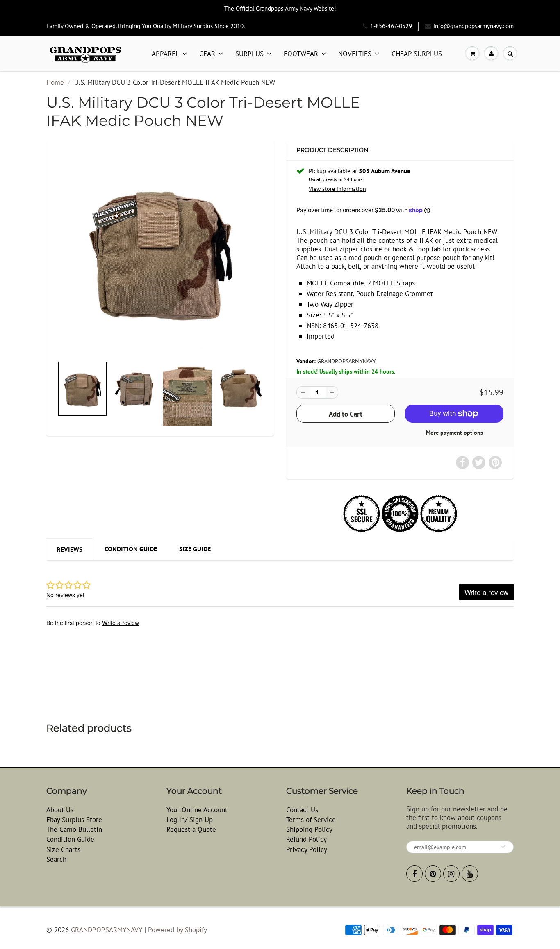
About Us (59, 809)
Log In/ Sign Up (189, 819)
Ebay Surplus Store (74, 819)
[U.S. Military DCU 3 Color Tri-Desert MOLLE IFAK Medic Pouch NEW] (160, 251)
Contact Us (302, 809)
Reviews (69, 549)
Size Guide (195, 549)
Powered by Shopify (177, 929)
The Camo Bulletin (74, 829)
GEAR (207, 53)
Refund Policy (306, 839)
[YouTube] (470, 873)
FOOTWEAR (301, 53)
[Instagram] (451, 873)
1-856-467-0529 (391, 26)
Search (56, 859)
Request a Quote (191, 829)
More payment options (454, 432)
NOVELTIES (354, 53)
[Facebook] (414, 873)
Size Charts (63, 849)
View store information (337, 189)
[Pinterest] (433, 873)
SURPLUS (249, 53)
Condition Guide (131, 549)
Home (55, 82)
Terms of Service (311, 819)
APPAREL (165, 53)
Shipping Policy (309, 829)
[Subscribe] (503, 846)
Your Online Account (197, 809)
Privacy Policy (306, 849)
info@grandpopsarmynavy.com (473, 26)
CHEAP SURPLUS (417, 53)
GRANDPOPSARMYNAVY (346, 361)
